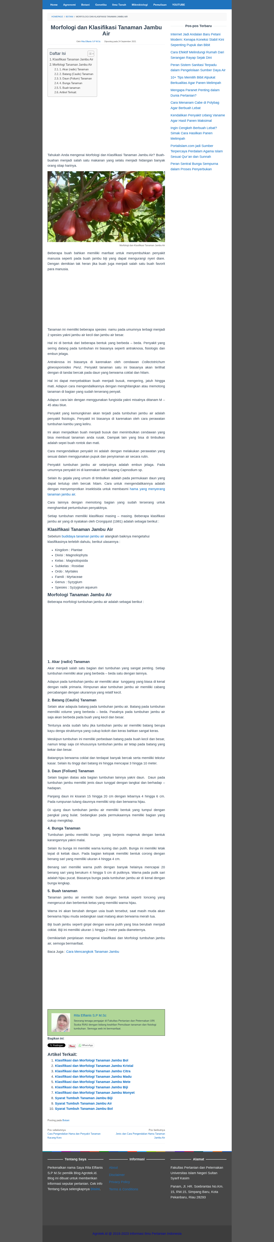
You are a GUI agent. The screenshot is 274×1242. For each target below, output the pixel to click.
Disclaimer (117, 1175)
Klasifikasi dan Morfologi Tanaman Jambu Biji (91, 1087)
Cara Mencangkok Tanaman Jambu (92, 952)
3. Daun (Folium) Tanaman (75, 78)
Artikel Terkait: (68, 92)
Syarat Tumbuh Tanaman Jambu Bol (84, 1109)
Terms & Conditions (123, 1189)
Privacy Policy (119, 1182)
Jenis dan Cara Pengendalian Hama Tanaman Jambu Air (140, 1134)
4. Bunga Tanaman (70, 83)
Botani (65, 1120)
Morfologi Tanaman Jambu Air (72, 64)
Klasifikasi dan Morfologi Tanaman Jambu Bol (91, 1060)
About (113, 1167)
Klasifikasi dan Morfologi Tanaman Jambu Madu (93, 1076)
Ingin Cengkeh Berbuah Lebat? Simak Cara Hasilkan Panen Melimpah (194, 133)
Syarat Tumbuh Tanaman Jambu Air (83, 1103)
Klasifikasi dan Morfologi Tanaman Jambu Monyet (95, 1092)
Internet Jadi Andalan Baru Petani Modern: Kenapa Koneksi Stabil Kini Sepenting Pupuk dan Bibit (197, 39)
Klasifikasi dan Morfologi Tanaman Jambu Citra (92, 1071)
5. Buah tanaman (69, 87)
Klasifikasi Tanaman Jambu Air (73, 59)
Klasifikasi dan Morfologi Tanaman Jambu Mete (92, 1082)
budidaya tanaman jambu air (83, 536)
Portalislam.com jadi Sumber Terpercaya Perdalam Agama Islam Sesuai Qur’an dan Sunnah (197, 151)
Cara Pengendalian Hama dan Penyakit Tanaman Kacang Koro (74, 1134)
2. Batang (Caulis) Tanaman (76, 74)
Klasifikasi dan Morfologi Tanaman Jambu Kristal (94, 1066)
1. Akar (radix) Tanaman (74, 69)
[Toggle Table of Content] (89, 54)
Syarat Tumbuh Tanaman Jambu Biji (84, 1098)
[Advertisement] (106, 126)
